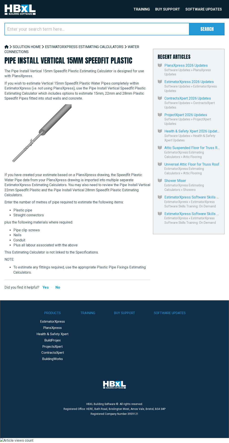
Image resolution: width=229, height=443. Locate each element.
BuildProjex (53, 340)
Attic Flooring (192, 157)
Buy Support (167, 9)
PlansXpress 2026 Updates (186, 65)
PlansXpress (52, 328)
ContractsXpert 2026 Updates (187, 98)
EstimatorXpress (176, 202)
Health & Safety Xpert (52, 334)
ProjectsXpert (52, 347)
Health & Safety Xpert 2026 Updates (192, 131)
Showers (189, 190)
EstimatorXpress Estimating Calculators (84, 47)
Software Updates (203, 9)
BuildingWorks (52, 359)
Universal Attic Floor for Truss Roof (191, 164)
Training (142, 9)
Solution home (27, 47)
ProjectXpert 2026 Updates (185, 115)
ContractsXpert (52, 353)
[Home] (6, 47)
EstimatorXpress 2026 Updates (189, 82)
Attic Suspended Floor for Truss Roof (193, 148)
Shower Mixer (175, 181)
